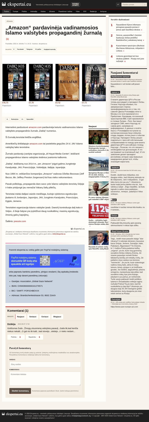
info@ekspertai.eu (58, 234)
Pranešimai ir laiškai (65, 11)
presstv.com (20, 221)
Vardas (12, 359)
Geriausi (44, 317)
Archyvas (103, 11)
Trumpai (15, 11)
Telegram (29, 49)
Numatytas (15, 119)
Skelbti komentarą (20, 391)
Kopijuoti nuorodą (50, 49)
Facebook (20, 49)
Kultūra (43, 11)
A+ (22, 119)
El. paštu (38, 49)
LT (118, 4)
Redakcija (93, 11)
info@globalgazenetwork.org (81, 416)
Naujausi (20, 317)
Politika (24, 11)
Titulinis (6, 11)
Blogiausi (57, 317)
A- (7, 119)
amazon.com (35, 127)
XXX (84, 11)
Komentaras (14, 369)
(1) (7, 39)
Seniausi (32, 317)
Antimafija (33, 11)
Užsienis (52, 11)
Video (78, 11)
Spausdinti (29, 119)
